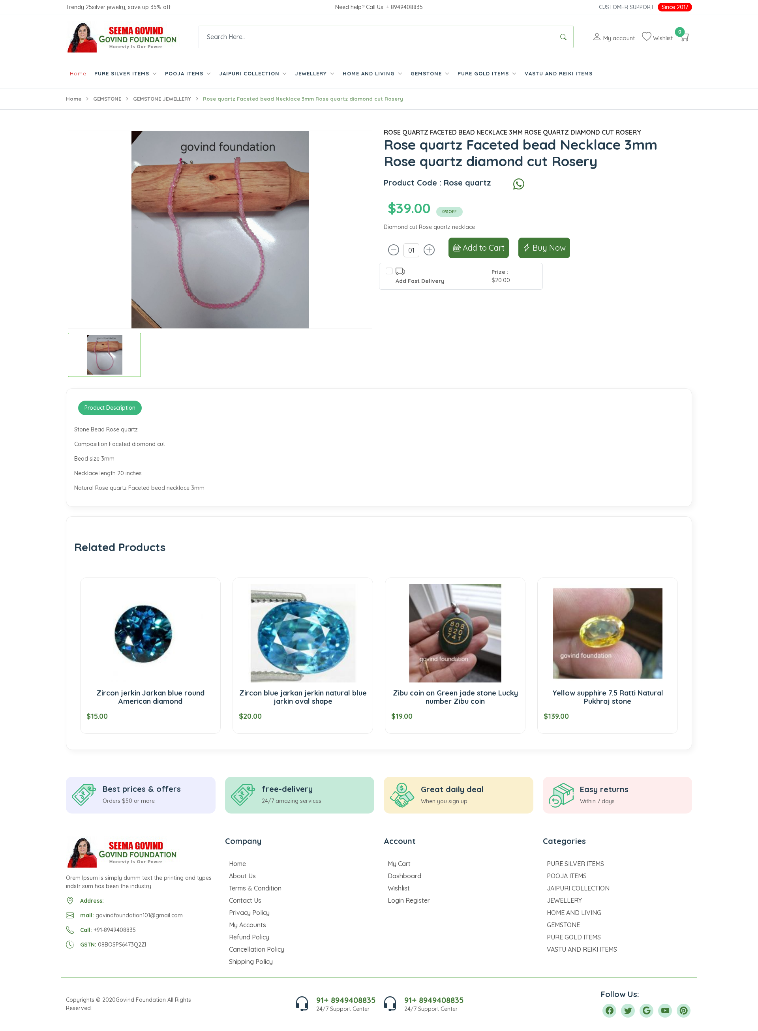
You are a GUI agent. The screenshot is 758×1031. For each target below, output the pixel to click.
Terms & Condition (255, 888)
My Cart (399, 864)
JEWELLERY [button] (312, 73)
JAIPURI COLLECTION (578, 888)
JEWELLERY (564, 900)
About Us (242, 876)
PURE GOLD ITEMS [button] (484, 73)
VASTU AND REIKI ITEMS (559, 73)
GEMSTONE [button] (427, 73)
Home (78, 73)
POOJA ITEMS (567, 876)
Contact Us (245, 900)
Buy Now (548, 248)
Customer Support (626, 7)
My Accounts (247, 925)
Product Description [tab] (109, 407)
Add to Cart (483, 248)
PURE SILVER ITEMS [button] (122, 73)
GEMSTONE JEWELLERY (162, 99)
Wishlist (399, 888)
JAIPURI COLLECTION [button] (250, 73)
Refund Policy (249, 937)
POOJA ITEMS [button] (185, 73)
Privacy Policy (249, 913)
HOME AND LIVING (574, 913)
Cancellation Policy (256, 949)
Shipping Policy (251, 961)
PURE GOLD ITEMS (574, 937)
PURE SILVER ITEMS (575, 864)
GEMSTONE (107, 99)
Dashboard (404, 876)
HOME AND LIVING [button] (370, 73)
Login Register (409, 900)
